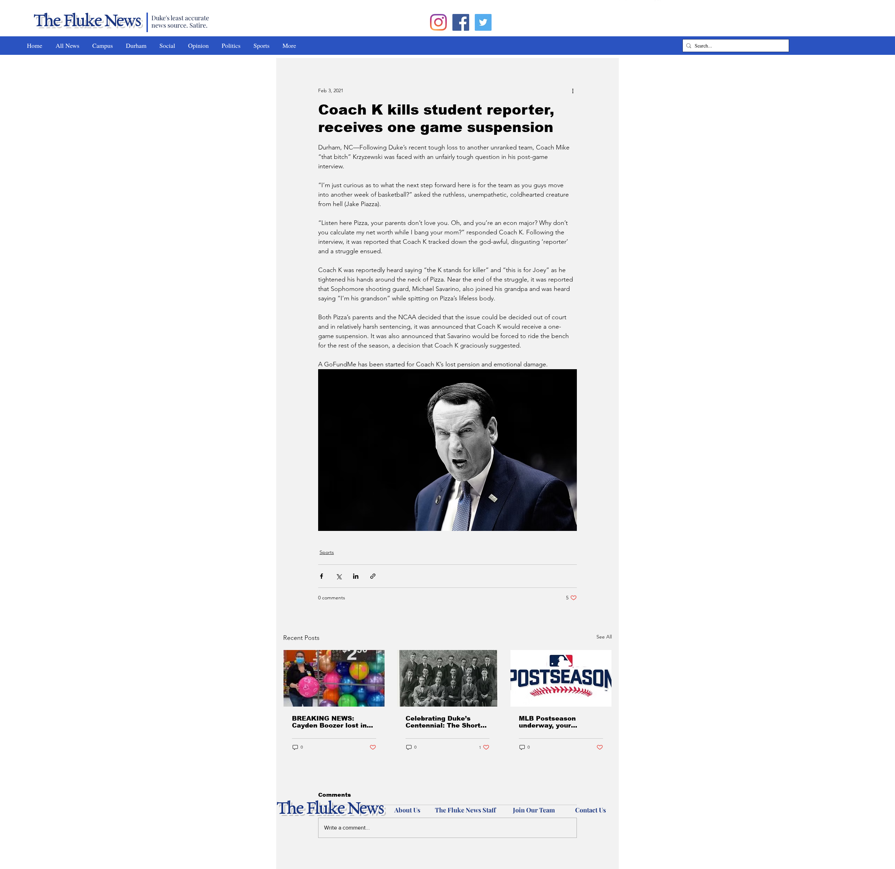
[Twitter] (483, 22)
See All (604, 637)
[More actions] (572, 90)
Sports (327, 552)
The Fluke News (86, 21)
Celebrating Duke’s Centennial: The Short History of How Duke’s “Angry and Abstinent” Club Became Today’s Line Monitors (444, 722)
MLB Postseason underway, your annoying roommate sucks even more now (556, 722)
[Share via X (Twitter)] (338, 576)
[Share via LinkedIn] (355, 576)
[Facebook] (460, 22)
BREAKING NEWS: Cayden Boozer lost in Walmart (329, 722)
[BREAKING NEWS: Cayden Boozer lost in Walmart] (334, 678)
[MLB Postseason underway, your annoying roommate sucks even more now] (560, 678)
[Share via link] (373, 576)
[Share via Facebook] (321, 576)
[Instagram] (438, 22)
